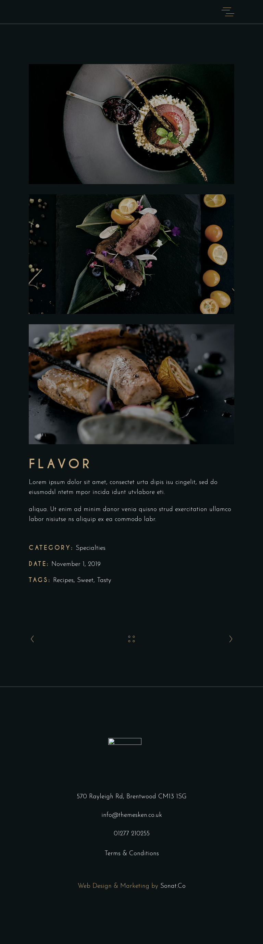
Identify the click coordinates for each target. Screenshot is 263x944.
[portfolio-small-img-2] (131, 254)
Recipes (63, 580)
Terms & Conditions (131, 853)
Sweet (85, 580)
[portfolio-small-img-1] (131, 124)
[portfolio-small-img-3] (131, 384)
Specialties (90, 548)
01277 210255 (132, 834)
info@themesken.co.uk (131, 815)
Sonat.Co (173, 886)
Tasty (104, 580)
